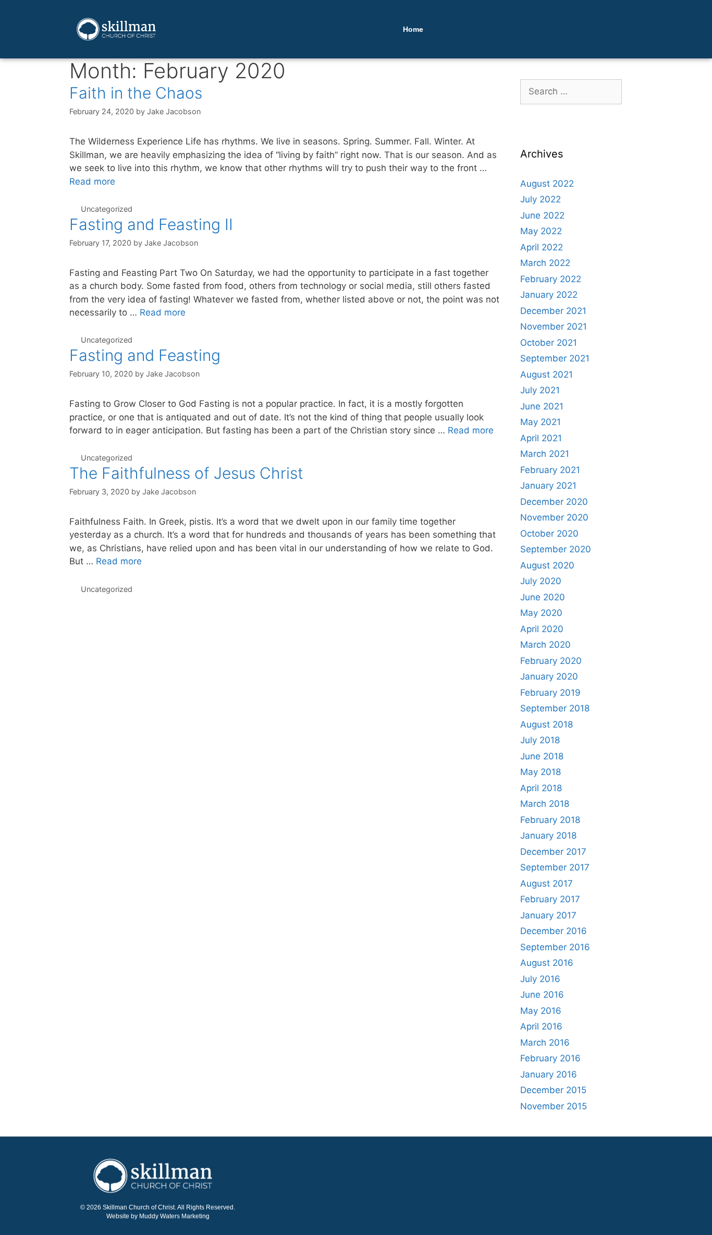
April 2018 (541, 788)
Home (413, 29)
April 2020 (541, 629)
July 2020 (540, 581)
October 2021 (548, 342)
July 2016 (540, 979)
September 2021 (555, 358)
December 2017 (553, 851)
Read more (92, 181)
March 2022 (545, 263)
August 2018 (546, 724)
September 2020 (555, 549)
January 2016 (548, 1074)
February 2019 (550, 692)
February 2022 (550, 279)
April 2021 (541, 438)
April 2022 (541, 247)
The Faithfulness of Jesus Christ (186, 473)
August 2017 (546, 883)
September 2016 (555, 947)
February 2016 (550, 1058)
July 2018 (540, 740)
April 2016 (541, 1026)
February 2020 (551, 661)
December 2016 (553, 931)
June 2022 (542, 215)
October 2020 (549, 533)
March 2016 (545, 1042)
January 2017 (548, 915)
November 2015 (553, 1106)
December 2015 (553, 1090)
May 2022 (541, 231)
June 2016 (542, 994)
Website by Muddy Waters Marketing (158, 1216)
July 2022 (540, 199)
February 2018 (550, 820)
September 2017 (555, 867)
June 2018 (541, 756)
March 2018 (544, 803)
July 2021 (540, 390)
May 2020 (541, 613)
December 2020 (554, 502)
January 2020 (549, 676)
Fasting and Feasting (144, 355)
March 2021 (544, 454)
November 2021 (553, 326)
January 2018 (548, 835)
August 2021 (546, 374)
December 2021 (553, 311)
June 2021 (541, 406)
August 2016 (546, 963)
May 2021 (540, 422)
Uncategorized (106, 208)
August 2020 (547, 565)
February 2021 (550, 470)
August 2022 (547, 183)
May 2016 (540, 1011)
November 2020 (554, 517)
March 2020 (545, 644)
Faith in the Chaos (135, 92)
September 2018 (555, 708)
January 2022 (549, 294)
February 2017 (550, 899)
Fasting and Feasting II (151, 224)
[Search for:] (571, 91)
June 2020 (542, 597)
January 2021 (548, 485)
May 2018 (540, 772)
